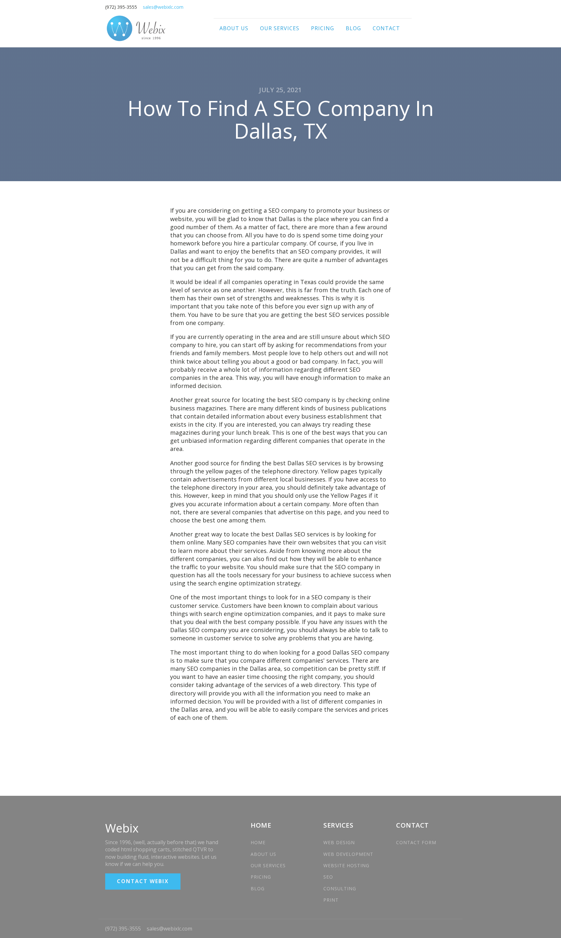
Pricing (322, 28)
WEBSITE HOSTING (346, 865)
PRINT (331, 899)
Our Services (279, 28)
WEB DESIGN (339, 842)
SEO (328, 876)
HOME (258, 842)
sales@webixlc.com (169, 928)
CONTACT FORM (416, 842)
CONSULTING (339, 888)
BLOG (258, 888)
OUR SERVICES (268, 865)
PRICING (261, 876)
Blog (353, 28)
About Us (233, 28)
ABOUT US (263, 854)
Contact (386, 28)
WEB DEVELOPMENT (348, 854)
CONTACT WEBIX (143, 881)
